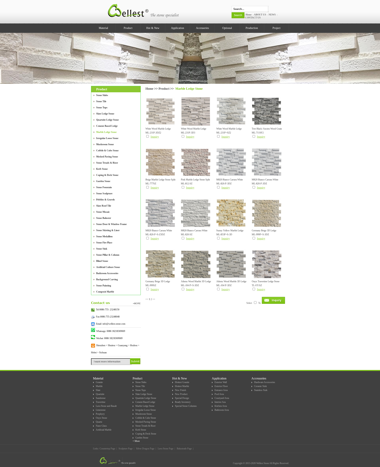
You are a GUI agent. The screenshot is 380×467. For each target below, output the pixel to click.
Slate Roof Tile (103, 205)
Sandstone (100, 398)
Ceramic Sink (260, 386)
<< (146, 299)
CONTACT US (253, 17)
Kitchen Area (221, 406)
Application (177, 28)
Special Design (182, 398)
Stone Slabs (102, 95)
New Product (181, 394)
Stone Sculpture (104, 193)
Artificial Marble (103, 429)
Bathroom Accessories (107, 273)
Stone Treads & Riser (107, 162)
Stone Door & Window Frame (111, 224)
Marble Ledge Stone (106, 132)
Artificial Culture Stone (108, 267)
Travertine (100, 402)
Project (276, 28)
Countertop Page (107, 448)
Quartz (99, 421)
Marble (99, 386)
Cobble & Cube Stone (107, 150)
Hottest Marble (182, 386)
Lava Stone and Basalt (106, 406)
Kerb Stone (102, 169)
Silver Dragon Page (145, 448)
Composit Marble (105, 291)
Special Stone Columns (186, 406)
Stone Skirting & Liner (108, 230)
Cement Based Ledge (107, 126)
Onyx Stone (101, 417)
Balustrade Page (184, 448)
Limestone (100, 410)
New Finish (180, 390)
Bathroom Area (222, 410)
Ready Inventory (183, 402)
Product (128, 28)
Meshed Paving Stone (107, 156)
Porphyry (100, 414)
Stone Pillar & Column (107, 255)
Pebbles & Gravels (105, 199)
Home (249, 14)
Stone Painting (103, 285)
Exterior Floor (221, 386)
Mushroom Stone (105, 144)
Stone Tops (101, 107)
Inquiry (155, 136)
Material (103, 28)
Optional (227, 28)
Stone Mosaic (103, 212)
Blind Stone (102, 261)
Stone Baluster (103, 218)
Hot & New (152, 28)
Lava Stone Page (165, 448)
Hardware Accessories (264, 382)
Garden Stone (103, 181)
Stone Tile (101, 101)
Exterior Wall (221, 382)
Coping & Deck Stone (107, 175)
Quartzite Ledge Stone (107, 119)
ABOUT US (260, 14)
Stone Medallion (104, 236)
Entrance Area (221, 390)
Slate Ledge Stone (105, 113)
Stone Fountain (104, 187)
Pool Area (219, 394)
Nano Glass (101, 425)
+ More (136, 441)
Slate (98, 390)
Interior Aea (220, 402)
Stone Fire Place (104, 242)
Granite (99, 382)
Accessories (202, 28)
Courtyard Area (222, 398)
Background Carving (107, 279)
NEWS (272, 14)
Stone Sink (101, 248)
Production (252, 28)
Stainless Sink (260, 390)
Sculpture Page (126, 448)
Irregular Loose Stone (107, 138)
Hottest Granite (182, 382)
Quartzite (100, 394)
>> (153, 299)
